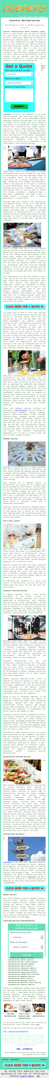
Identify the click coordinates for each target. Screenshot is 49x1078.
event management (11, 321)
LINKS (25, 16)
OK (38, 1076)
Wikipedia (7, 862)
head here (32, 877)
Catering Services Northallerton (19, 921)
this (10, 866)
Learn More (27, 1076)
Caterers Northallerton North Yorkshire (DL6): (24, 31)
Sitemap (5, 1059)
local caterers (38, 826)
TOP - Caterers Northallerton (15, 1031)
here (27, 917)
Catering (42, 210)
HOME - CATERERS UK (24, 1049)
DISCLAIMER (43, 16)
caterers (18, 392)
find (9, 898)
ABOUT (30, 16)
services (36, 408)
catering (42, 822)
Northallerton (21, 410)
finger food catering (25, 795)
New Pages (15, 1059)
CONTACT (36, 16)
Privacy (44, 1059)
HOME (20, 16)
